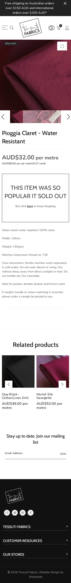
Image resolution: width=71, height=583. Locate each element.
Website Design (49, 572)
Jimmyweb (35, 577)
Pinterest (23, 513)
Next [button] (68, 116)
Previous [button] (2, 116)
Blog (15, 513)
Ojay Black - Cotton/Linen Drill (15, 396)
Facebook (31, 513)
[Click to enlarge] (62, 46)
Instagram (7, 513)
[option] (35, 75)
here (30, 206)
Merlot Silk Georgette (44, 396)
